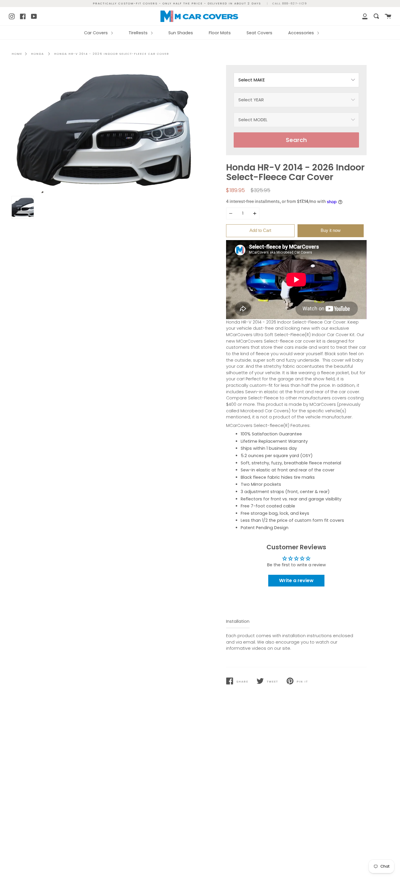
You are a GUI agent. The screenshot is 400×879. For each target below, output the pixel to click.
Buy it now (331, 230)
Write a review (296, 580)
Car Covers (96, 33)
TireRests (139, 33)
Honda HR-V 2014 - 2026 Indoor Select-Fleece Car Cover (111, 54)
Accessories (301, 33)
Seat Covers (259, 33)
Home (17, 54)
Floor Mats (220, 33)
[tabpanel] (104, 129)
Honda (37, 54)
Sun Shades (180, 33)
